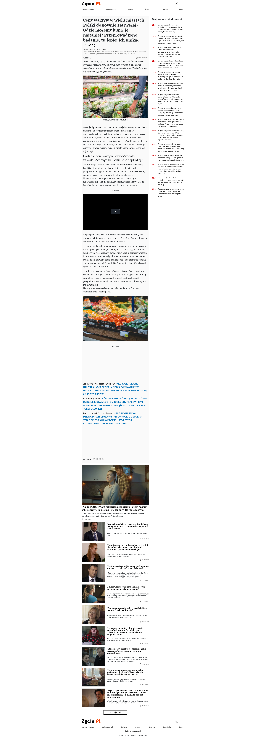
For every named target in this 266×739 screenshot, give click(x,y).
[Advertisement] (115, 364)
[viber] (93, 45)
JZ (90, 58)
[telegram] (89, 45)
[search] (182, 4)
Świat (147, 10)
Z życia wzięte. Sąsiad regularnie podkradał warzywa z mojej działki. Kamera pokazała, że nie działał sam (171, 158)
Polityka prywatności (133, 731)
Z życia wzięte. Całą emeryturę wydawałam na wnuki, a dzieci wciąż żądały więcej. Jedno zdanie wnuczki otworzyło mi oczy (170, 111)
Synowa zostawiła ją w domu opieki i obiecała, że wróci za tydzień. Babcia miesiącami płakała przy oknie (171, 192)
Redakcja (167, 727)
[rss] (176, 3)
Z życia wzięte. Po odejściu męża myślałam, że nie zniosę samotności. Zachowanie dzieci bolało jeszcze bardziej (171, 181)
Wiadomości (110, 10)
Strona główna (88, 10)
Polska (130, 10)
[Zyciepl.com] (91, 3)
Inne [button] (181, 10)
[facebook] (85, 45)
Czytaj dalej (115, 712)
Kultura (164, 10)
